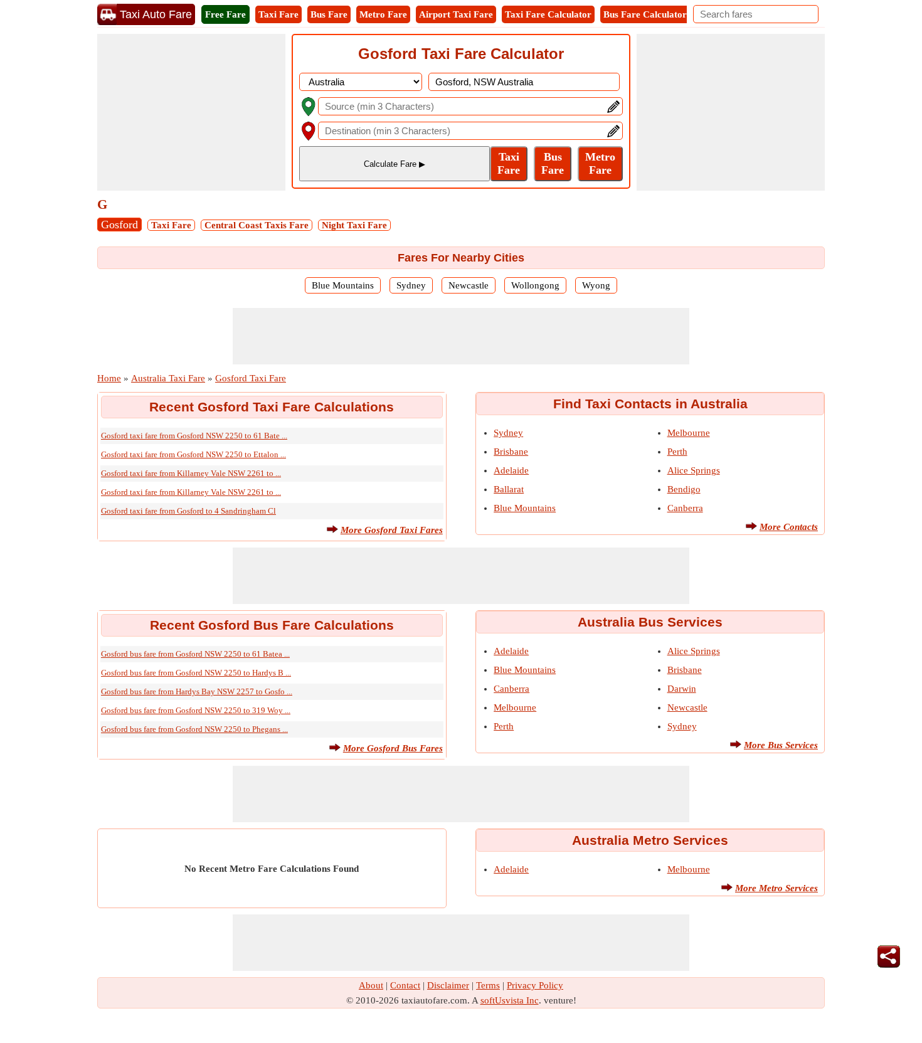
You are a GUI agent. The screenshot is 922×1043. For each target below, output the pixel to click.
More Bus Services (781, 745)
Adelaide (511, 470)
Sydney (411, 285)
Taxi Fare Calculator (548, 14)
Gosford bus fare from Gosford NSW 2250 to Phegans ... (194, 729)
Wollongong (535, 285)
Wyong (596, 285)
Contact (405, 985)
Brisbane (511, 452)
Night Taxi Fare (354, 225)
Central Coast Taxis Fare (256, 225)
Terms (488, 985)
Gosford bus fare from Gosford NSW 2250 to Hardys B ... (196, 672)
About (371, 985)
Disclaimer (448, 985)
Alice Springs (693, 470)
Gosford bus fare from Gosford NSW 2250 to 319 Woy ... (195, 710)
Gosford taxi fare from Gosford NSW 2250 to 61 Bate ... (194, 435)
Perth (677, 452)
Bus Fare (328, 14)
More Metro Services (776, 888)
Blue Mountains (343, 285)
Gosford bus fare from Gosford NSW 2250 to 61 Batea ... (195, 654)
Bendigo (684, 489)
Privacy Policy (535, 985)
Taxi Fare (278, 14)
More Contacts (789, 527)
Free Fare (225, 14)
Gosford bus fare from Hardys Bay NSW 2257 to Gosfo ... (196, 691)
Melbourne (688, 433)
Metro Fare (383, 14)
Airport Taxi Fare (456, 14)
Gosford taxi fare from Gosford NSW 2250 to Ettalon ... (193, 454)
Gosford (119, 224)
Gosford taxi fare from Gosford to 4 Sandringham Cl (188, 511)
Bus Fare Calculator (645, 14)
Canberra (685, 508)
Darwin (681, 689)
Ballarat (509, 489)
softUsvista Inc (509, 1000)
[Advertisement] (191, 112)
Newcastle (468, 285)
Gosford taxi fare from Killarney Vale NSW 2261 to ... (191, 473)
